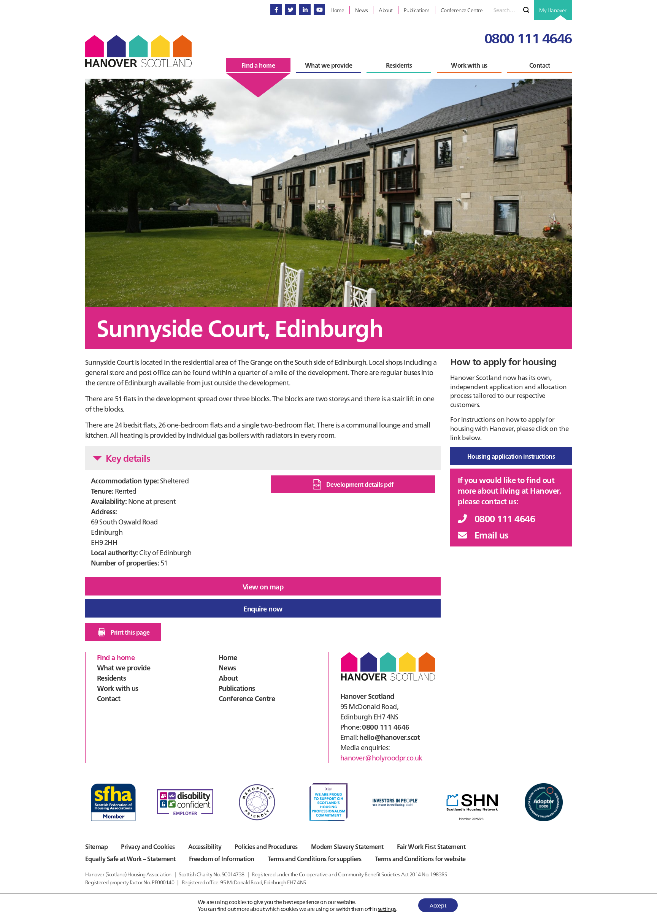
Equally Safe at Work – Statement (130, 858)
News (227, 667)
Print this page (130, 632)
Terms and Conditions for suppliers (315, 858)
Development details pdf (360, 484)
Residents (111, 678)
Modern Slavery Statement (347, 846)
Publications (237, 688)
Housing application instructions (511, 456)
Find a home (116, 657)
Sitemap (96, 846)
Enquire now (262, 608)
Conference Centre (247, 698)
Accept (438, 905)
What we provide (123, 667)
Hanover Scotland (138, 51)
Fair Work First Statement (431, 846)
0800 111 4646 (528, 37)
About (228, 678)
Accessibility (204, 846)
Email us (491, 534)
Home (228, 657)
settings (387, 908)
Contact (108, 698)
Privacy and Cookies (148, 846)
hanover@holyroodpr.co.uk (381, 757)
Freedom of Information (221, 858)
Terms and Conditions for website (420, 858)
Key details (128, 457)
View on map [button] (263, 586)
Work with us (117, 688)
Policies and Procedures (266, 846)
